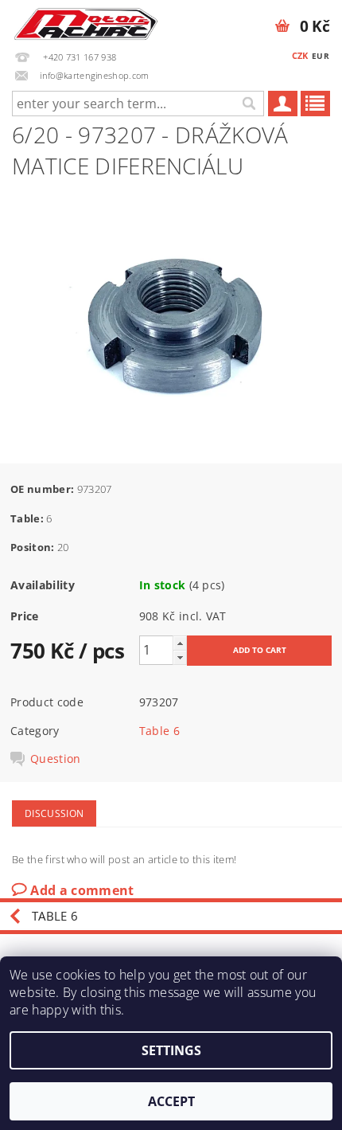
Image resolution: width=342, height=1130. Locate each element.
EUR (320, 55)
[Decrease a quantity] (180, 657)
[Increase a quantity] (180, 643)
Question (55, 759)
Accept (171, 1101)
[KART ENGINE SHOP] (85, 20)
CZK (300, 55)
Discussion (54, 813)
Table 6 (159, 730)
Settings (171, 1050)
